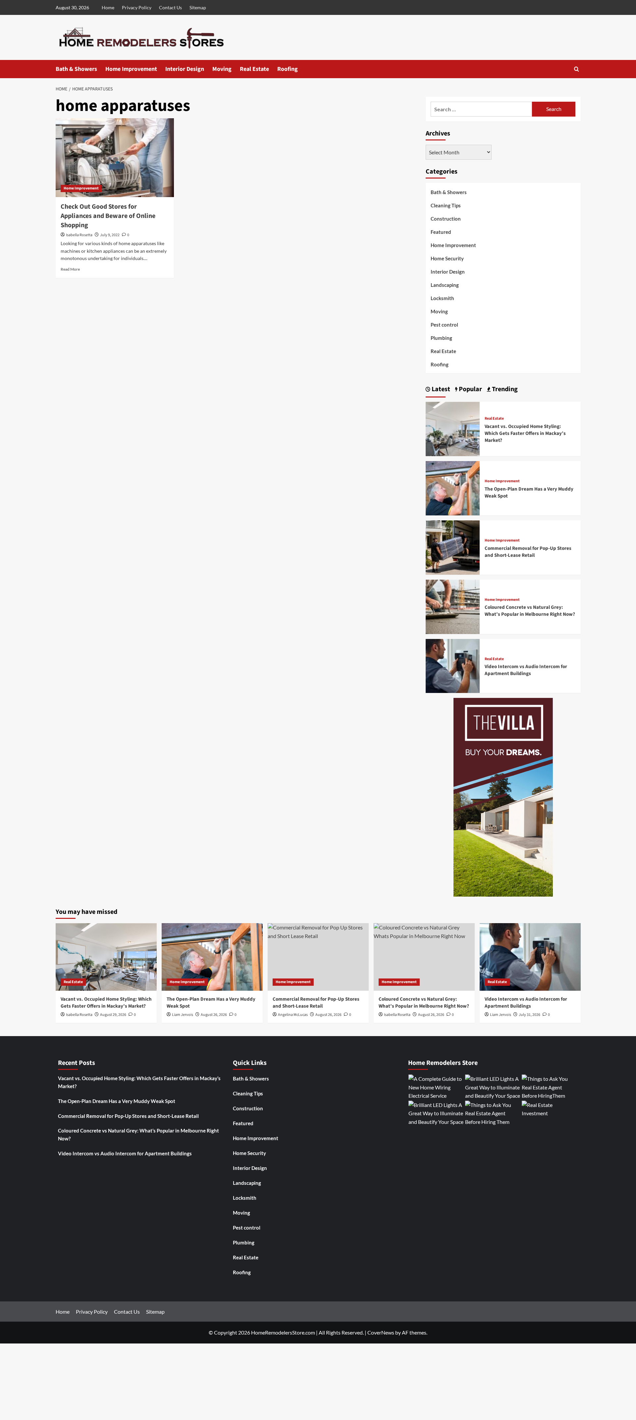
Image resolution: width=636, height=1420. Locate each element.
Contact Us (170, 7)
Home (108, 7)
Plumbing (441, 338)
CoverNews (380, 1332)
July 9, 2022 (110, 235)
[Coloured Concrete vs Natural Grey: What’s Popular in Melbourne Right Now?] (453, 606)
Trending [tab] (504, 389)
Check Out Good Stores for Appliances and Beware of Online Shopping (108, 216)
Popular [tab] (469, 389)
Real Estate (254, 69)
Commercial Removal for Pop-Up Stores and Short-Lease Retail (528, 552)
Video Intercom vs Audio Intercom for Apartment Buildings (526, 670)
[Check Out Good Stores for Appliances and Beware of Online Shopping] (115, 157)
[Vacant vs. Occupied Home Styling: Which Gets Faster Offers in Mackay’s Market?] (453, 428)
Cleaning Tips (446, 205)
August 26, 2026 (214, 1015)
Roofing (287, 69)
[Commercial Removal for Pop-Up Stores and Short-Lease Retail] (453, 547)
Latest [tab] (440, 389)
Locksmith (442, 298)
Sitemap (197, 7)
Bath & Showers (76, 69)
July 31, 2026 (529, 1015)
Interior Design (184, 69)
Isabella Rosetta (79, 235)
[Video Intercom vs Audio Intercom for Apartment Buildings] (453, 665)
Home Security (447, 258)
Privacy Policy (136, 7)
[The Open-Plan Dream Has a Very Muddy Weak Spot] (453, 487)
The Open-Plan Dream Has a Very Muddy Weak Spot (116, 1101)
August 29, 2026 (113, 1015)
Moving (222, 69)
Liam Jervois (182, 1015)
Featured (441, 232)
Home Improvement (131, 69)
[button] (576, 69)
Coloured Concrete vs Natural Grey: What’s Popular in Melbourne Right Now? (530, 611)
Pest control (444, 325)
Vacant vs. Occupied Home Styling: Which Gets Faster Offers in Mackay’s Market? (525, 433)
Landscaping (445, 285)
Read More (70, 269)
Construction (446, 219)
